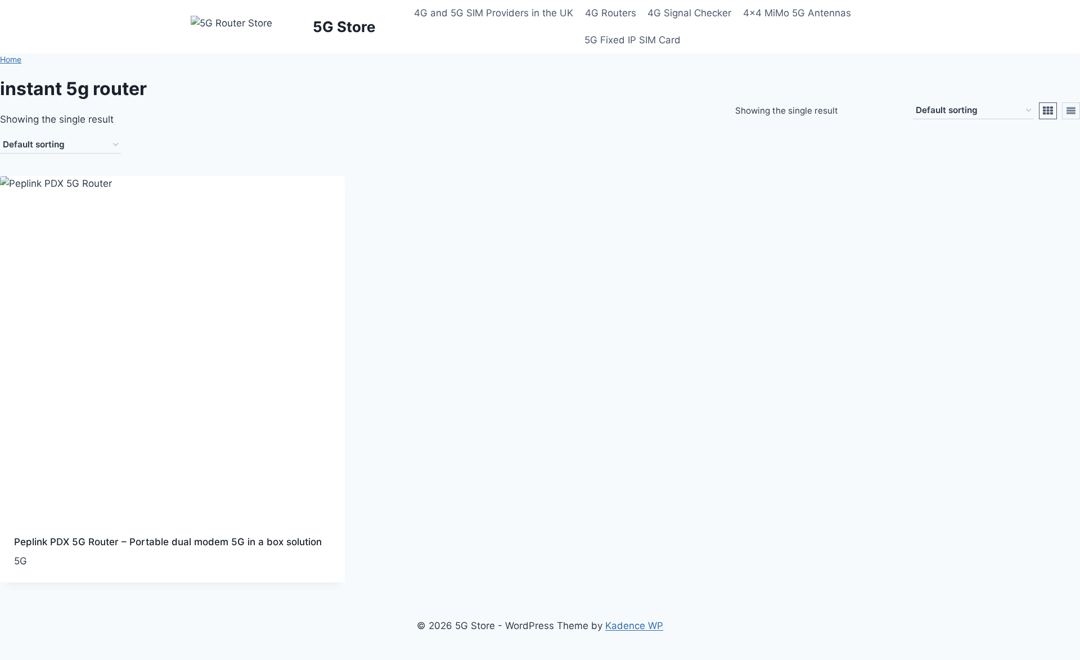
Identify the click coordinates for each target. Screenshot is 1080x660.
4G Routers (610, 13)
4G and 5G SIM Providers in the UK (493, 13)
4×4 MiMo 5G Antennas (797, 13)
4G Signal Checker (689, 13)
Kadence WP (634, 625)
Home (10, 59)
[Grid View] (1048, 110)
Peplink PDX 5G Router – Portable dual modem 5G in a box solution (168, 541)
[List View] (1071, 110)
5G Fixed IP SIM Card (632, 40)
